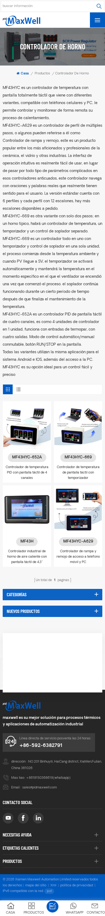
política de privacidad (76, 885)
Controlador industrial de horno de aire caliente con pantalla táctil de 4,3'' (27, 557)
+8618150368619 (39, 778)
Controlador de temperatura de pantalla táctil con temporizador (78, 473)
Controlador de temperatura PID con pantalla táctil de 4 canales (27, 473)
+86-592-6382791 (40, 745)
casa (25, 73)
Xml (53, 885)
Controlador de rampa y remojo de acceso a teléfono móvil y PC (78, 557)
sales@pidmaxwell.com (39, 787)
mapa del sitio (35, 885)
